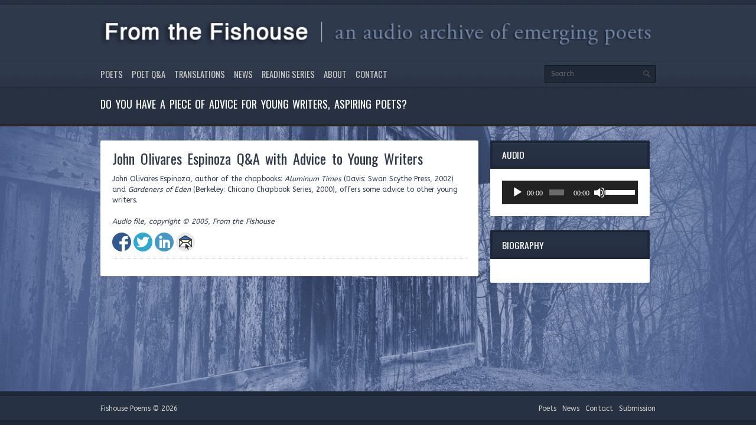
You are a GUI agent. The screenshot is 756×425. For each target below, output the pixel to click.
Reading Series (288, 74)
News (243, 74)
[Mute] (599, 192)
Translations (199, 74)
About (335, 74)
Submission (637, 408)
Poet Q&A (148, 74)
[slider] (618, 191)
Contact (371, 74)
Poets (111, 74)
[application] (570, 192)
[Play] (517, 192)
